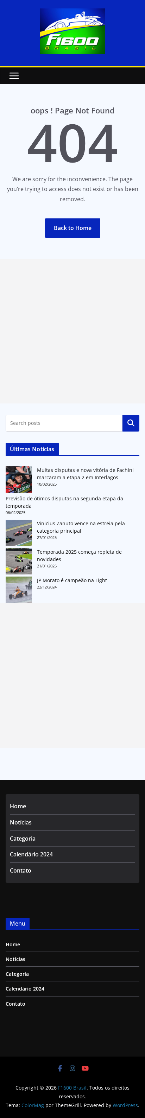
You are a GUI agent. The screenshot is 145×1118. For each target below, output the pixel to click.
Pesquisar (130, 423)
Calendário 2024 (31, 854)
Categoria (23, 838)
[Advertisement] (72, 331)
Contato (20, 870)
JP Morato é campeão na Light (72, 580)
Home (18, 806)
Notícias (21, 822)
